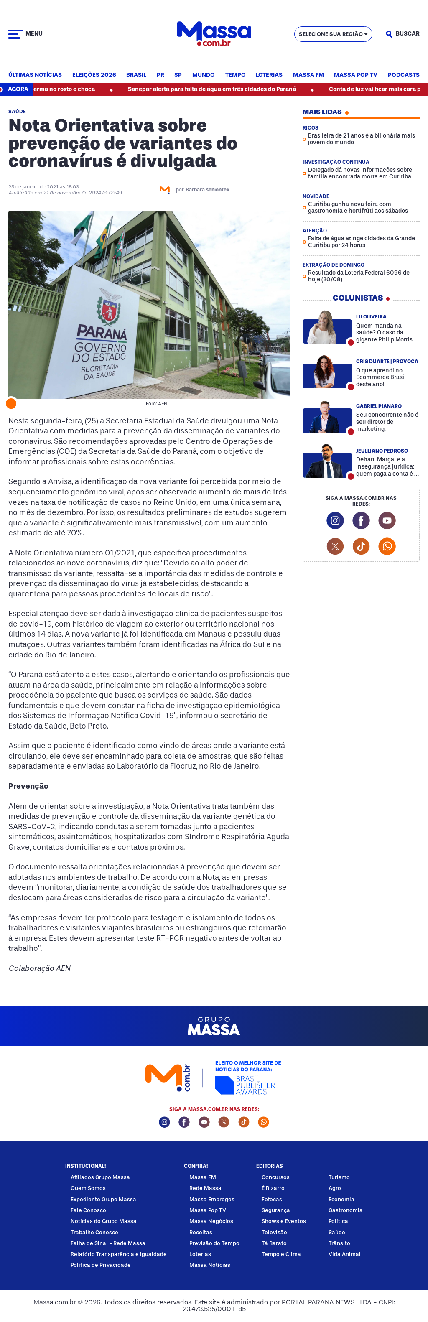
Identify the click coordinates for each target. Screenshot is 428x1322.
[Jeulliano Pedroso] (327, 461)
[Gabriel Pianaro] (327, 416)
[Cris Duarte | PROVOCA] (327, 371)
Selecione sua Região (331, 34)
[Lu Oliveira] (327, 327)
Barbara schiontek (207, 190)
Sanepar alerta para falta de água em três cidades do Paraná (182, 89)
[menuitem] (35, 75)
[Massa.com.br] (214, 34)
